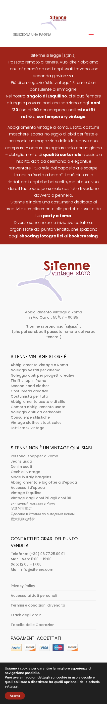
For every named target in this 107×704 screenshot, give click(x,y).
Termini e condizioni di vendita (38, 605)
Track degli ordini (26, 615)
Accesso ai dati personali (34, 595)
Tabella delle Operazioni (33, 624)
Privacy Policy (23, 585)
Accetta (15, 696)
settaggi (11, 686)
